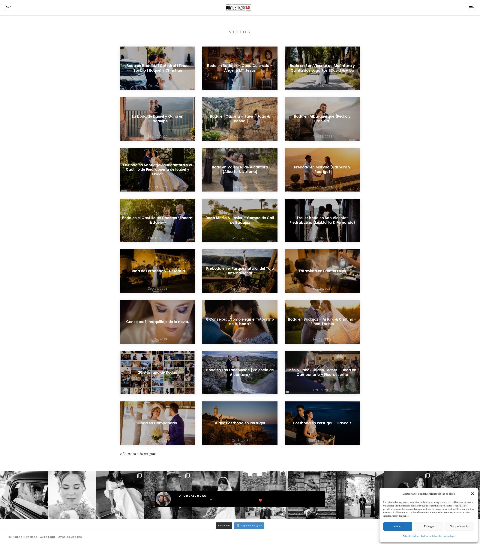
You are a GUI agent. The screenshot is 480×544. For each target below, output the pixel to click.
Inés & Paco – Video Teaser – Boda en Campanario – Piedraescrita (322, 372)
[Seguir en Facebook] (233, 536)
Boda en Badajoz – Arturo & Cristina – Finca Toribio (322, 322)
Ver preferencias (460, 526)
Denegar (429, 526)
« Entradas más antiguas (138, 454)
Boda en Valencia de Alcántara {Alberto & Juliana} (240, 169)
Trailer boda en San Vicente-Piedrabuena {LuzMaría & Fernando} (322, 220)
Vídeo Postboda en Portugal (240, 423)
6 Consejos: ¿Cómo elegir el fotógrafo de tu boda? (240, 322)
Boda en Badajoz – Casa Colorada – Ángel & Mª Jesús (240, 68)
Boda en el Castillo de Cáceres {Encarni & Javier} (157, 220)
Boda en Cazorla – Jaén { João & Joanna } (240, 119)
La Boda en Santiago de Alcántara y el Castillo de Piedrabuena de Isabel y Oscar (157, 169)
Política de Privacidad (431, 536)
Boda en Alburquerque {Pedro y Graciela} (322, 119)
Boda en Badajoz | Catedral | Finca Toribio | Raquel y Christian (158, 68)
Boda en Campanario (157, 423)
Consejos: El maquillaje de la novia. (157, 321)
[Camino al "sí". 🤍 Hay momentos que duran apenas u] (24, 495)
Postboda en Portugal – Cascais (322, 423)
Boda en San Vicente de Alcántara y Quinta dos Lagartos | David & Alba (322, 68)
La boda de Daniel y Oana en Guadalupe (157, 119)
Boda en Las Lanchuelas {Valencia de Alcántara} (240, 372)
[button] (472, 494)
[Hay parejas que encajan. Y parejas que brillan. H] (120, 495)
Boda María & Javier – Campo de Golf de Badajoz (240, 220)
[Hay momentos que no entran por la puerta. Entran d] (360, 495)
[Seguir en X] (240, 536)
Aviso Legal (449, 536)
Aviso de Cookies (411, 536)
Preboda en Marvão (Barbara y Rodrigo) (322, 169)
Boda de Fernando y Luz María (157, 271)
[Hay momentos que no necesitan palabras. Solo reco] (72, 495)
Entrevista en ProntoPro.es (322, 271)
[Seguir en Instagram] (247, 536)
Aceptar (397, 526)
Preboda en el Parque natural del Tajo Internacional (240, 271)
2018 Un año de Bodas (157, 372)
